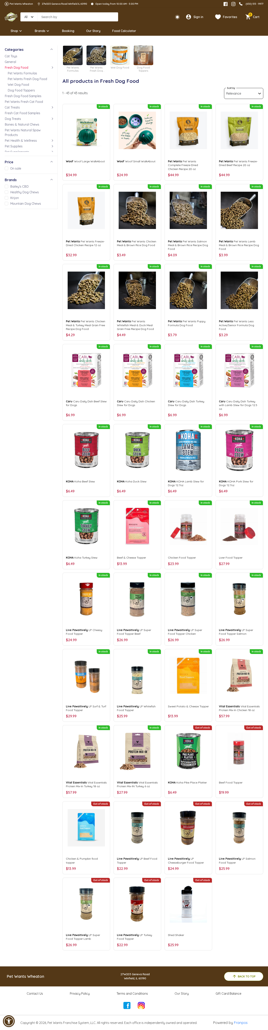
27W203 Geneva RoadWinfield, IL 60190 (135, 976)
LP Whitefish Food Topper (136, 708)
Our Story (93, 31)
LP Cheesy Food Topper (84, 632)
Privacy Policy (80, 993)
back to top (246, 976)
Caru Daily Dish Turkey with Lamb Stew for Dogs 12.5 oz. (238, 405)
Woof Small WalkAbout (136, 161)
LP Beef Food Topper (137, 860)
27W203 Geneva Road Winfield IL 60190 (64, 3)
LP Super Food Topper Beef (134, 632)
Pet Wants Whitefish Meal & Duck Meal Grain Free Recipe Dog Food (135, 325)
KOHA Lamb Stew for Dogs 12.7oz (186, 483)
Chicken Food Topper (182, 557)
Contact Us (35, 993)
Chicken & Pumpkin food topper (82, 860)
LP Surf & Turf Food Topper (86, 708)
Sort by (231, 88)
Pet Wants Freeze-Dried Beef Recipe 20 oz (238, 163)
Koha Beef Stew (80, 481)
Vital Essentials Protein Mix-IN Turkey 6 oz (137, 784)
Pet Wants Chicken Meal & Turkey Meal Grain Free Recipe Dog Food (85, 325)
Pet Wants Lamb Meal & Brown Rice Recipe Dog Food (239, 245)
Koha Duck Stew (132, 481)
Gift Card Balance (228, 993)
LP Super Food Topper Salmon (236, 632)
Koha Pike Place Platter (187, 782)
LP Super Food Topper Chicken (185, 632)
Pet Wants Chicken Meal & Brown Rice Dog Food (136, 243)
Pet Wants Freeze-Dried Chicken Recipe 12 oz (85, 243)
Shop (14, 31)
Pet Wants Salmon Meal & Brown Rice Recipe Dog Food (188, 245)
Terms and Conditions (132, 993)
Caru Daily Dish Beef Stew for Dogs (86, 403)
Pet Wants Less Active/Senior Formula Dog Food (236, 325)
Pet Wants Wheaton (21, 3)
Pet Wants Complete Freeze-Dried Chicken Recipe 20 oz (183, 165)
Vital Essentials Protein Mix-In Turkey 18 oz (86, 784)
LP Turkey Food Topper (134, 937)
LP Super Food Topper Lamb (83, 937)
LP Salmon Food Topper (237, 860)
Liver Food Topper (230, 557)
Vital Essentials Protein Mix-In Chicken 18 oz (239, 708)
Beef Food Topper (230, 782)
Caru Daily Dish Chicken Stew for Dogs (136, 403)
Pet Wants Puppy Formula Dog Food (186, 323)
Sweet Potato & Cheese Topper (188, 706)
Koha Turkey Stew (82, 557)
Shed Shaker (176, 935)
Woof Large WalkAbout (85, 161)
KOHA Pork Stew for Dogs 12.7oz (236, 483)
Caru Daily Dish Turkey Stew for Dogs (186, 403)
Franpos (241, 1022)
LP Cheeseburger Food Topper (186, 860)
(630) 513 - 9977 (254, 3)
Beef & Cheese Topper (131, 557)
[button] (9, 1021)
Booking (68, 31)
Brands (40, 31)
